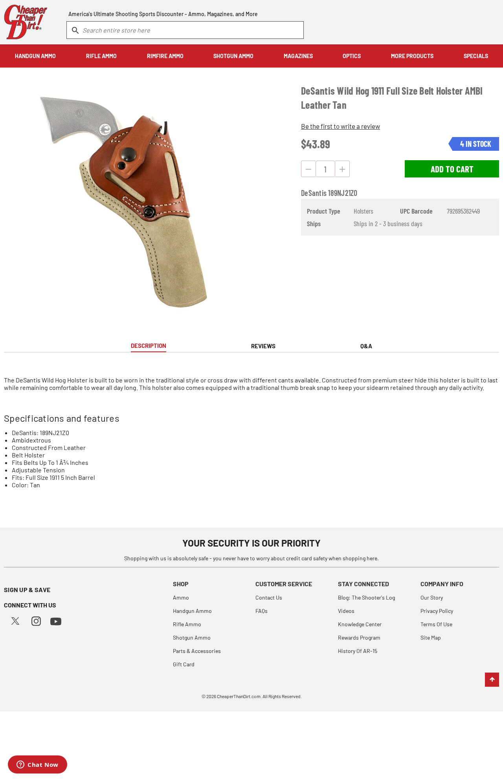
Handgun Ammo (192, 610)
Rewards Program (359, 637)
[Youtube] (55, 620)
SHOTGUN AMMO (233, 56)
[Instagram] (36, 620)
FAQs (261, 610)
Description (148, 345)
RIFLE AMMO (101, 56)
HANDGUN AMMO (35, 56)
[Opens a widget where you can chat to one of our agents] (37, 765)
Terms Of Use (436, 624)
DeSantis (314, 192)
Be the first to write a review (340, 126)
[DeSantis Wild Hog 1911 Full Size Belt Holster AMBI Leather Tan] (133, 201)
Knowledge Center (360, 624)
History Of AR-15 (357, 650)
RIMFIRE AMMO (165, 56)
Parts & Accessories (197, 650)
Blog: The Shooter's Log (366, 597)
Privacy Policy (436, 610)
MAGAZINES (298, 56)
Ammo (181, 597)
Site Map (430, 637)
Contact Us (268, 597)
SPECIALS (476, 56)
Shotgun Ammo (192, 637)
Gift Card (184, 664)
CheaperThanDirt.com (239, 696)
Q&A (366, 345)
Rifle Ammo (187, 624)
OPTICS (352, 56)
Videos (346, 610)
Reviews (263, 345)
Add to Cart (452, 168)
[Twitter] (15, 620)
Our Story (431, 597)
